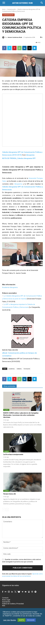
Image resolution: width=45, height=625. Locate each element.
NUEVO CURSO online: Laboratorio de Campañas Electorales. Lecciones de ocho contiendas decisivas (21, 415)
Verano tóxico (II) (9, 494)
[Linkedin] (24, 48)
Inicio (3, 9)
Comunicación (11, 9)
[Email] (29, 48)
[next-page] (7, 509)
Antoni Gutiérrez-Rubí (15, 37)
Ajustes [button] (13, 620)
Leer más (6, 620)
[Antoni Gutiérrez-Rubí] (3, 37)
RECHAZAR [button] (30, 620)
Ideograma (30, 155)
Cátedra (19, 369)
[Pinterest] (14, 48)
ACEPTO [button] (21, 620)
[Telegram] (34, 48)
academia (12, 369)
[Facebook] (4, 48)
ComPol (6, 410)
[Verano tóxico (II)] (22, 482)
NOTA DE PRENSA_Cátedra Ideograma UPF (19, 158)
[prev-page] (3, 509)
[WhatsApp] (19, 48)
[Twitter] (9, 48)
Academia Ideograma (10, 287)
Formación (27, 369)
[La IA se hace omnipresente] (22, 442)
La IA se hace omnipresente (13, 454)
